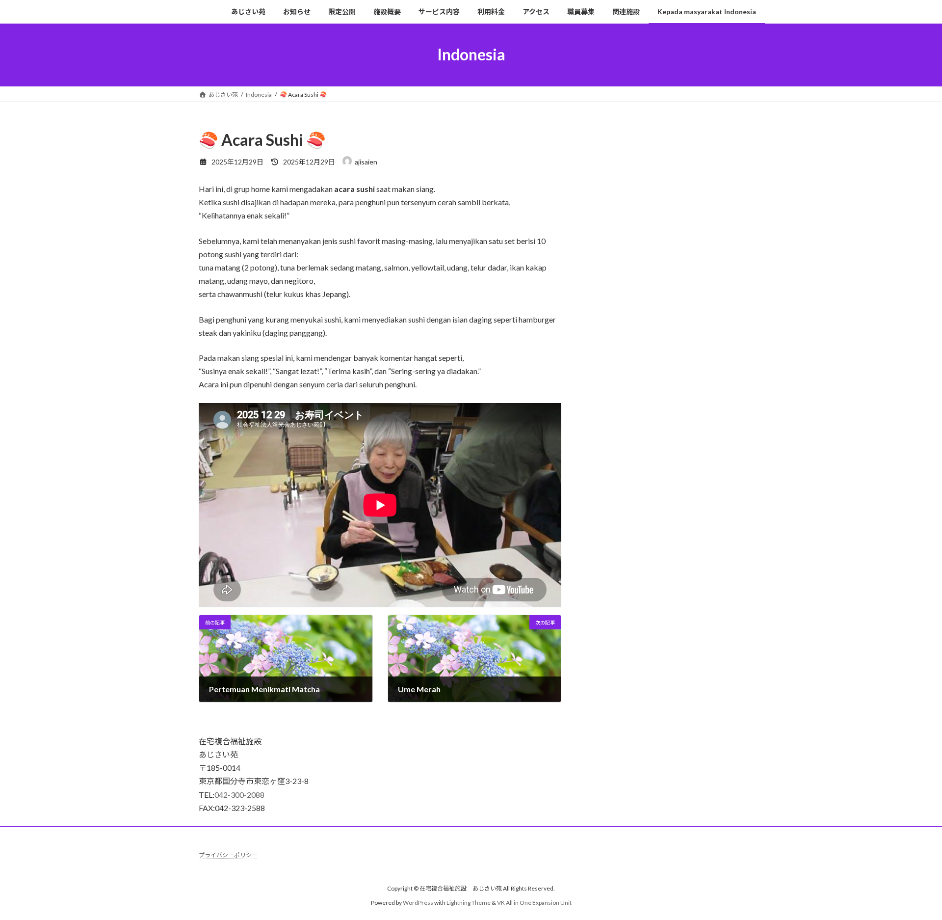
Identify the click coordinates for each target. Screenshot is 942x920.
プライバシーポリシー (228, 855)
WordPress (418, 902)
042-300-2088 (239, 794)
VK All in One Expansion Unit (534, 902)
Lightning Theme (468, 902)
